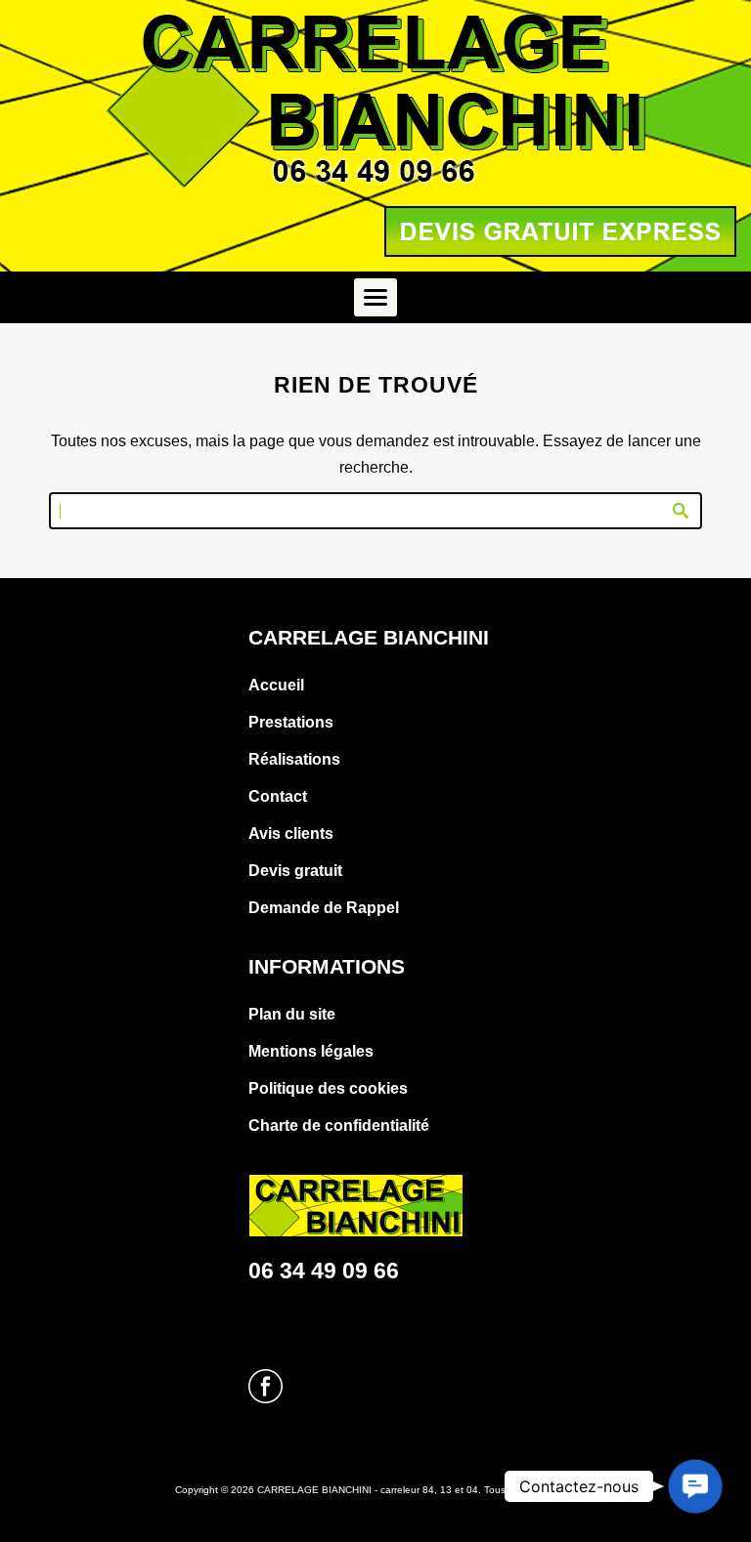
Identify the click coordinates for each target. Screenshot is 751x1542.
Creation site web (361, 1519)
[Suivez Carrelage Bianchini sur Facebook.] (265, 1398)
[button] (695, 1486)
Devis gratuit (295, 870)
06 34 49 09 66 (323, 1270)
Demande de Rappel (323, 907)
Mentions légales (311, 1051)
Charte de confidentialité (338, 1125)
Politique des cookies (328, 1088)
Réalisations (294, 759)
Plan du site (291, 1014)
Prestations (290, 722)
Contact (277, 796)
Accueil (276, 685)
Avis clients (290, 833)
